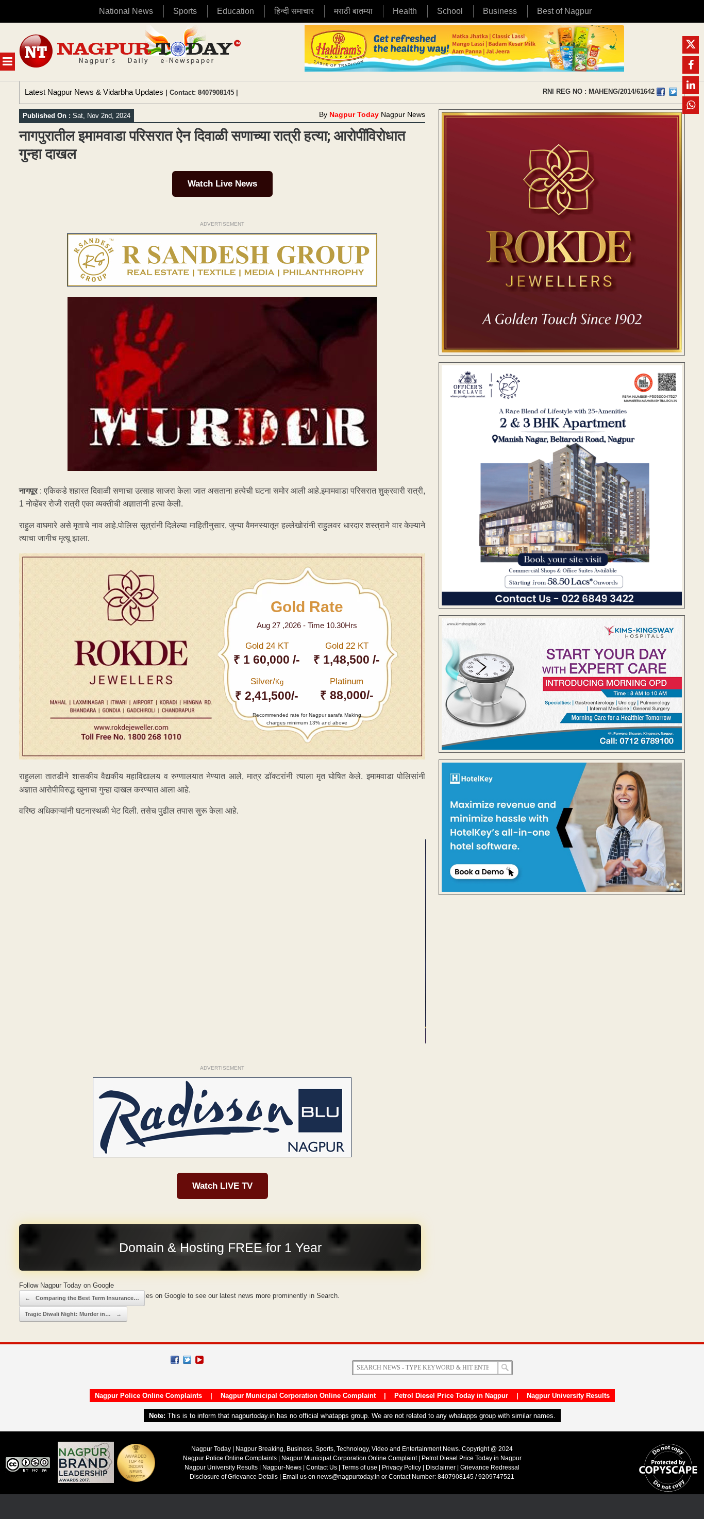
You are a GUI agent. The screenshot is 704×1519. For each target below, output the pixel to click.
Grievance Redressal (489, 1467)
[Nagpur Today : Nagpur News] (131, 51)
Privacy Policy (401, 1467)
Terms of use (359, 1467)
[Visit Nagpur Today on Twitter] (673, 92)
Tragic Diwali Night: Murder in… (73, 1314)
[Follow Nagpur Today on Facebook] (175, 1360)
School (450, 11)
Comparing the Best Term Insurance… (82, 1298)
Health (405, 11)
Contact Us (321, 1467)
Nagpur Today (354, 114)
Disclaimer (441, 1467)
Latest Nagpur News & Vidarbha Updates (94, 92)
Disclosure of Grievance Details (234, 1476)
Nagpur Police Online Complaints (148, 1395)
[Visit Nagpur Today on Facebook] (661, 92)
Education (235, 11)
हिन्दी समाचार (294, 11)
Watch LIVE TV (222, 1186)
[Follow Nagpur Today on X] (187, 1360)
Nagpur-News (281, 1467)
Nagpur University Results (568, 1395)
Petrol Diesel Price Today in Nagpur (451, 1395)
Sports (185, 11)
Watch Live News (222, 184)
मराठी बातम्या (353, 11)
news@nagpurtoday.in (348, 1476)
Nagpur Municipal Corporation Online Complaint (298, 1395)
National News (126, 11)
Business (500, 11)
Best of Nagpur (564, 11)
